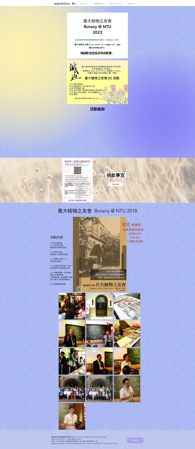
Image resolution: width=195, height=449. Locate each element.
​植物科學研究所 (62, 3)
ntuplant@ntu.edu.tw (74, 439)
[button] (84, 3)
